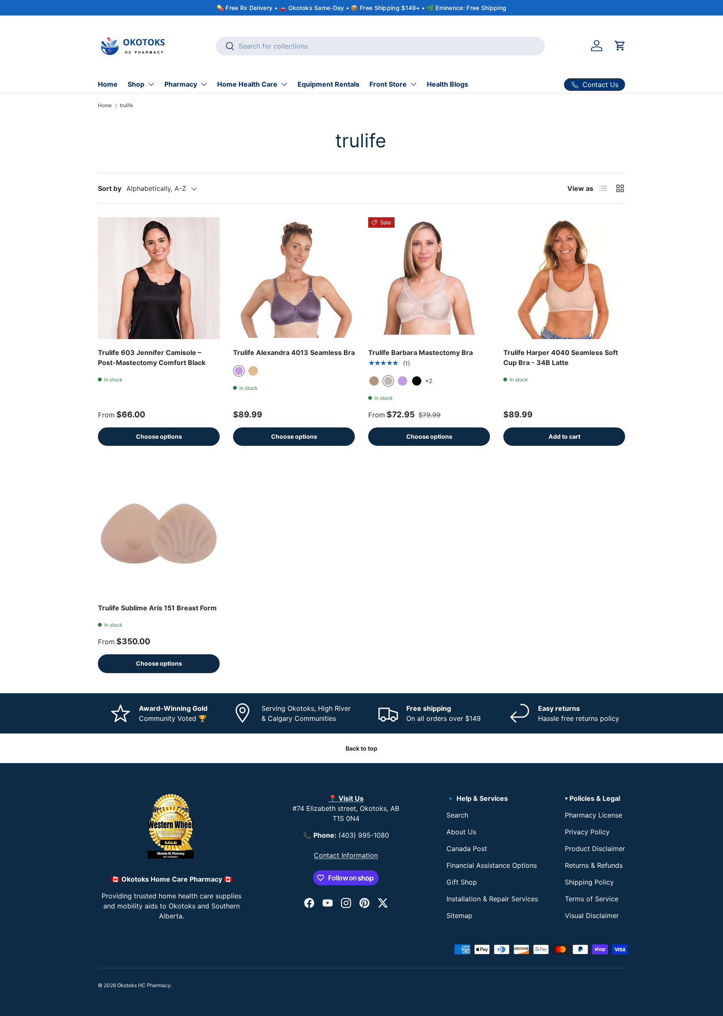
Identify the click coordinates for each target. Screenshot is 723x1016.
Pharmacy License (593, 815)
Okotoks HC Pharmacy (144, 985)
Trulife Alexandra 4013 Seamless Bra (294, 352)
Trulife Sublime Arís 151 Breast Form (157, 608)
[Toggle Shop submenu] (151, 84)
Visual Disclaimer (592, 915)
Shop (136, 84)
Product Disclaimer (595, 848)
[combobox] (380, 46)
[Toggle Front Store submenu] (413, 84)
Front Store (388, 84)
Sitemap (459, 915)
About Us (461, 832)
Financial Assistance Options (491, 865)
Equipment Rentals (328, 84)
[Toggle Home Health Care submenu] (284, 84)
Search (457, 815)
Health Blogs (447, 84)
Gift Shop (461, 882)
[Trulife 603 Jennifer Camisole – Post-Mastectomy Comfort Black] (159, 278)
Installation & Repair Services (492, 899)
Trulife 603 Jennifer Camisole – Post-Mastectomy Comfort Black (151, 357)
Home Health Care (247, 84)
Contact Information (346, 855)
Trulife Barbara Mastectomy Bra (420, 352)
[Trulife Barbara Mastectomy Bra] (429, 278)
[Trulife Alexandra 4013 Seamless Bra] (294, 278)
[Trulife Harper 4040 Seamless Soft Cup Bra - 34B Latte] (564, 278)
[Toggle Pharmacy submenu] (204, 84)
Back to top (361, 748)
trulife (126, 105)
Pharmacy (180, 84)
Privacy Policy (587, 832)
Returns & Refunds (594, 865)
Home (108, 84)
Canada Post (466, 848)
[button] (620, 45)
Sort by (109, 188)
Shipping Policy (589, 882)
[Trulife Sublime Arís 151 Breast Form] (159, 533)
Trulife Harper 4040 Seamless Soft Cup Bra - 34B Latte (560, 357)
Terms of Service (591, 899)
